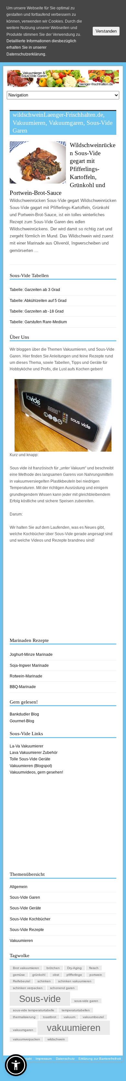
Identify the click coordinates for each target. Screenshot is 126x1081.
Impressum (44, 1058)
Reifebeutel (21, 981)
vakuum (69, 1017)
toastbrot (49, 1017)
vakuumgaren (23, 1030)
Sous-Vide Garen (25, 897)
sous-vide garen (86, 1001)
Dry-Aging (74, 968)
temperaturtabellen (76, 1010)
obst (56, 974)
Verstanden (106, 31)
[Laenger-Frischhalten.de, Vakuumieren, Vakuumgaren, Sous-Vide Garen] (63, 84)
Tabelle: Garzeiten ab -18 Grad (37, 311)
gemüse (19, 974)
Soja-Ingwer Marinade (29, 665)
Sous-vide (40, 999)
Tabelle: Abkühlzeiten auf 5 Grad (38, 300)
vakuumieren (73, 1028)
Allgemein (18, 887)
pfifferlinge (74, 974)
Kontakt (26, 1058)
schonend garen (62, 988)
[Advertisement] (63, 590)
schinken (44, 981)
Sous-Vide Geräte (25, 908)
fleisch (94, 968)
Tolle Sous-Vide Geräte (30, 759)
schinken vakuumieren (74, 981)
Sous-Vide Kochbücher (30, 919)
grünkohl (38, 974)
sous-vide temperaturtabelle (33, 1010)
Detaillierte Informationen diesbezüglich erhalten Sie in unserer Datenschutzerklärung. (41, 47)
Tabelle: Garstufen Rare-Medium (38, 322)
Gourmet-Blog (22, 721)
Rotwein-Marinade (26, 676)
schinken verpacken (28, 988)
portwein (95, 974)
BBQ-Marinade (23, 687)
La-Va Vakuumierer (26, 746)
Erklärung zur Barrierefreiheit (100, 1058)
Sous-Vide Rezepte (27, 929)
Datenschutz (65, 1058)
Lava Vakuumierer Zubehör (34, 752)
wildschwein (56, 1039)
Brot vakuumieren (26, 968)
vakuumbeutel (93, 1017)
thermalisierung (24, 1017)
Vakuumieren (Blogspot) (31, 766)
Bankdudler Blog (24, 714)
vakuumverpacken (26, 1039)
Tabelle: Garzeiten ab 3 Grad (35, 289)
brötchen (53, 968)
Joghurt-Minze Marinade (31, 654)
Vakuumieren (21, 940)
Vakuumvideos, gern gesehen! (36, 772)
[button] (15, 1065)
